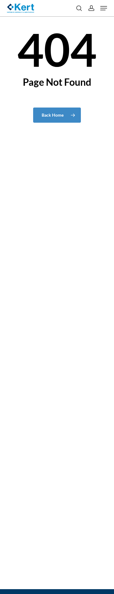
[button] (103, 8)
